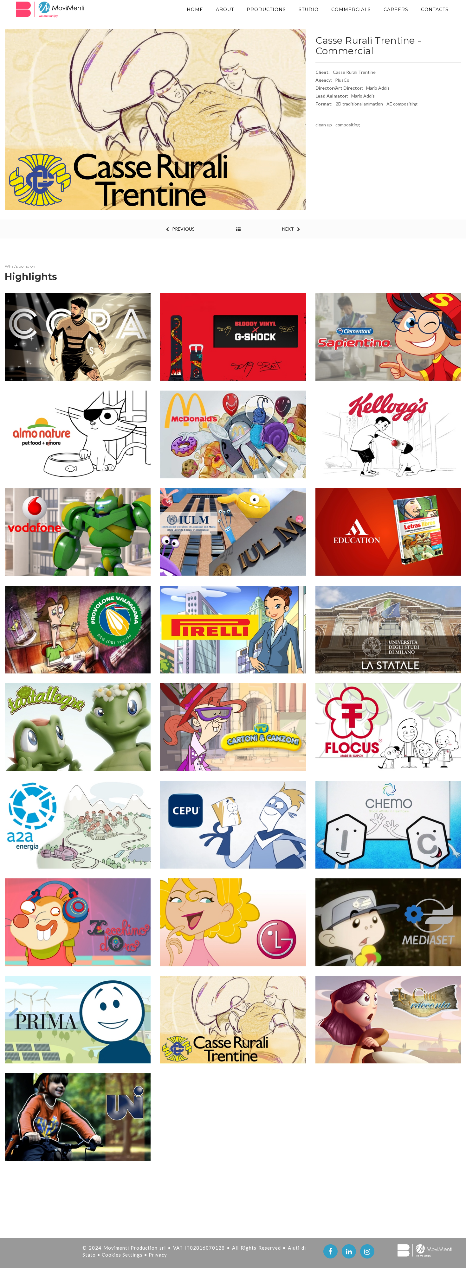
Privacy (158, 1255)
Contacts (435, 9)
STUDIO (309, 9)
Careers (396, 9)
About (225, 9)
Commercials (351, 9)
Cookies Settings (123, 1255)
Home (195, 9)
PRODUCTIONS (266, 9)
